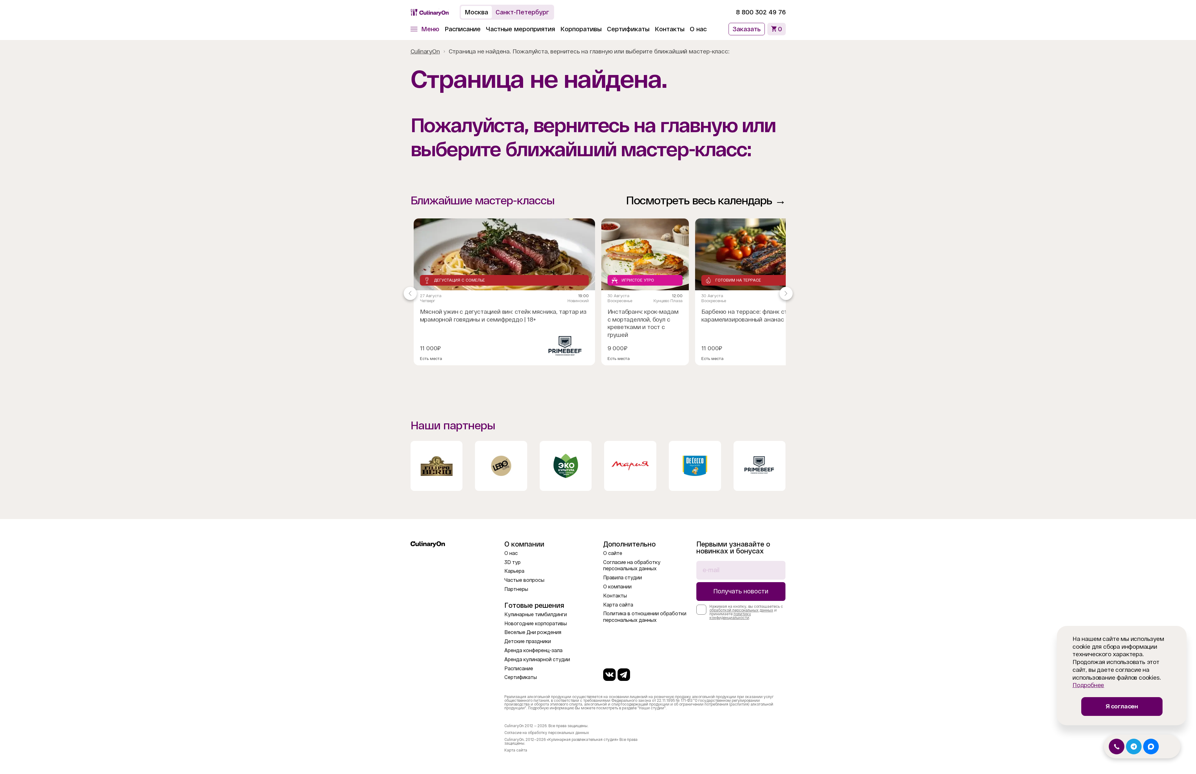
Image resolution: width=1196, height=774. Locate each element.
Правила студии (622, 577)
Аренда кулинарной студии (537, 659)
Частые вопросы (524, 580)
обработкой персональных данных (741, 610)
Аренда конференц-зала (533, 650)
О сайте (612, 553)
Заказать (747, 29)
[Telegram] (624, 674)
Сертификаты (628, 29)
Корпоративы (581, 29)
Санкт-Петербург (522, 12)
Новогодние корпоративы (535, 623)
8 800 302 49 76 (761, 12)
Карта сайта (618, 604)
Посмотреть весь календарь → (706, 200)
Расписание (463, 29)
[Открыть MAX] (1151, 746)
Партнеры (516, 589)
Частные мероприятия (520, 29)
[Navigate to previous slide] (410, 293)
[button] (425, 29)
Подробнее (1088, 685)
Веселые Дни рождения (532, 632)
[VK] (609, 674)
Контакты (669, 29)
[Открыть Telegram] (1134, 746)
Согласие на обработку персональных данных (546, 733)
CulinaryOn (425, 51)
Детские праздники (527, 641)
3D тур (512, 562)
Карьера (514, 571)
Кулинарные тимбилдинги (535, 614)
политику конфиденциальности (730, 616)
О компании (617, 586)
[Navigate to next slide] (786, 293)
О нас (698, 29)
